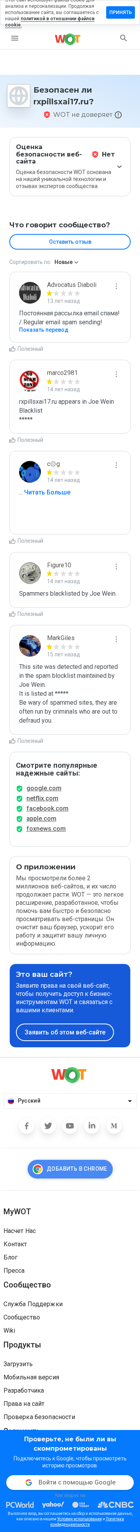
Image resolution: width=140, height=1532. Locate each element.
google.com (43, 788)
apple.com (41, 818)
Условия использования (79, 1519)
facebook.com (47, 808)
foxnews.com (46, 828)
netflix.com (42, 798)
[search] (123, 38)
